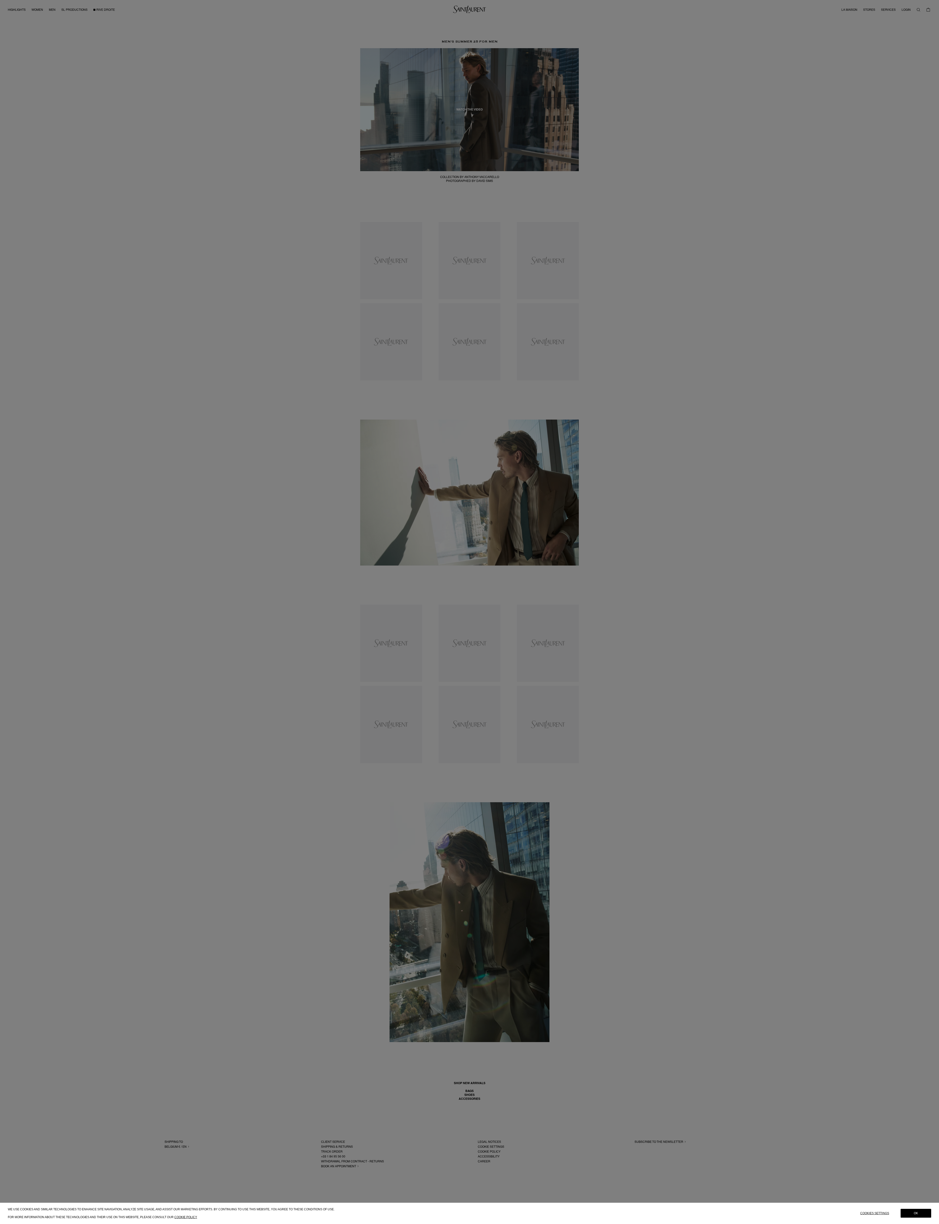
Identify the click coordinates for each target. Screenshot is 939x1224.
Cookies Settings (874, 1213)
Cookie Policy (185, 1217)
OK (916, 1213)
